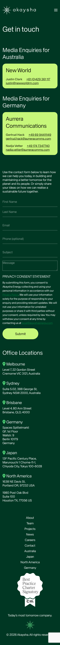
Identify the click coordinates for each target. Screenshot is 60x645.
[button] (56, 10)
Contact (30, 545)
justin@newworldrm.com (22, 83)
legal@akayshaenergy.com (37, 323)
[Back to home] (19, 10)
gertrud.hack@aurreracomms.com (28, 139)
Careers (30, 540)
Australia (30, 551)
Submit (20, 334)
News (30, 534)
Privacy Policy (10, 294)
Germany (30, 568)
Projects (30, 529)
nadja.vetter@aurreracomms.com (28, 150)
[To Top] (30, 625)
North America (30, 562)
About (30, 518)
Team (30, 523)
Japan (30, 557)
